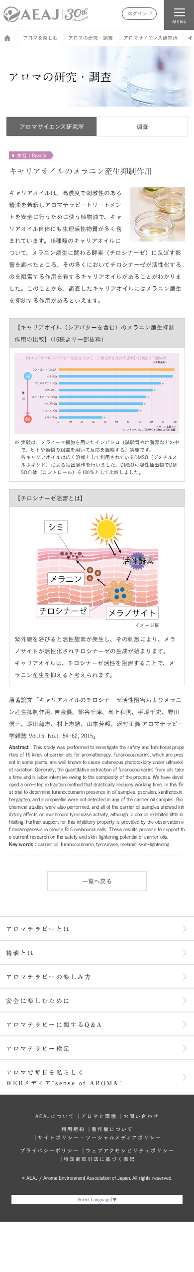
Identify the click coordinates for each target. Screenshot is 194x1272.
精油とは (20, 953)
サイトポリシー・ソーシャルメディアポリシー (100, 1137)
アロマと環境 (99, 1116)
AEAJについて (55, 1116)
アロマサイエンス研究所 (150, 37)
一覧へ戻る (97, 881)
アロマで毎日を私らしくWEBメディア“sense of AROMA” (64, 1077)
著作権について (112, 1129)
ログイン (138, 13)
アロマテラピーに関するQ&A (54, 1024)
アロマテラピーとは (38, 929)
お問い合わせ (141, 1116)
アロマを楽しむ (40, 37)
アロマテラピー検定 (38, 1048)
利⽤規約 (73, 1129)
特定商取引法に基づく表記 (99, 1158)
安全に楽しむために (38, 1001)
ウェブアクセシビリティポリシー (130, 1150)
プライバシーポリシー (49, 1150)
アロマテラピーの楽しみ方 (49, 977)
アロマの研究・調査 (90, 37)
